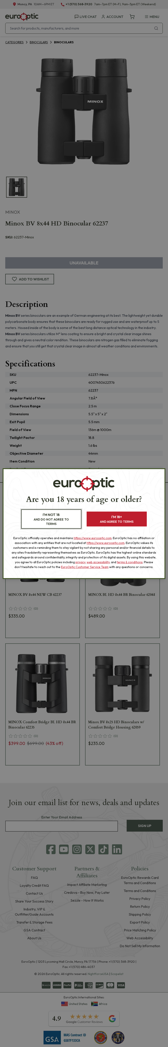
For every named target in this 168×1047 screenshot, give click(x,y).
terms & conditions (130, 562)
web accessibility (98, 562)
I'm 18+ (116, 519)
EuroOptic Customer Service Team (84, 567)
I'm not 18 (51, 519)
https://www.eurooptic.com (93, 538)
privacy (80, 562)
